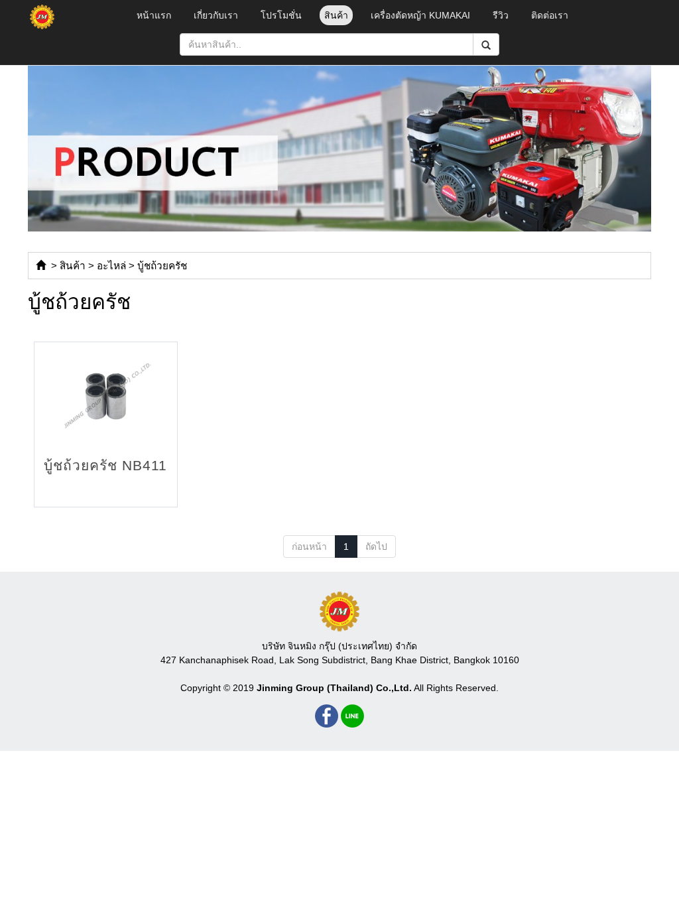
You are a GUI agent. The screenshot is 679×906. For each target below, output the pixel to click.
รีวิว (501, 15)
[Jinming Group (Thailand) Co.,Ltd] (339, 611)
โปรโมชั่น (281, 15)
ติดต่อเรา (549, 15)
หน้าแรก (154, 15)
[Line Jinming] (352, 716)
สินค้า (336, 15)
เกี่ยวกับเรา (216, 15)
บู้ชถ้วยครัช (162, 265)
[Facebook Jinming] (326, 716)
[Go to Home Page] (41, 265)
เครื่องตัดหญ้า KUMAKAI (420, 15)
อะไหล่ (111, 265)
